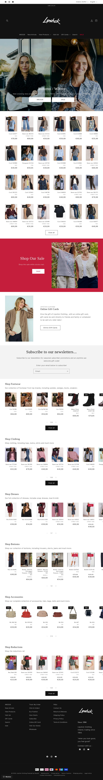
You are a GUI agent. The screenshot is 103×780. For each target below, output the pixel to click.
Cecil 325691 (61, 134)
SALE (63, 100)
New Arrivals (9, 708)
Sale (6, 726)
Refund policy (45, 773)
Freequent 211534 (27, 163)
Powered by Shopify (33, 773)
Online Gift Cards (50, 328)
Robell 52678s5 (74, 569)
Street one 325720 (44, 163)
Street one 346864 (42, 464)
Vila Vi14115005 (11, 519)
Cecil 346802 (94, 134)
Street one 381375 (92, 192)
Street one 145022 (92, 163)
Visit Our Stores (34, 726)
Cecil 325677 (13, 134)
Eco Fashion (33, 711)
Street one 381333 (27, 134)
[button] (7, 20)
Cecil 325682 (78, 163)
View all (51, 233)
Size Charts (33, 715)
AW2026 (40, 100)
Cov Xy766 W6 (43, 409)
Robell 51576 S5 (89, 569)
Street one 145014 (57, 519)
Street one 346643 (42, 672)
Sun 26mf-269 (12, 672)
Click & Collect (34, 708)
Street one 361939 (26, 672)
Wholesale (32, 729)
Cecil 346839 (61, 192)
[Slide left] (47, 422)
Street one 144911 (88, 519)
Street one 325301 (57, 672)
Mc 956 (45, 622)
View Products (10, 711)
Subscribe (32, 719)
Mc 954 (61, 622)
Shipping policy (78, 773)
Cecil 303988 (61, 163)
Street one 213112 (44, 134)
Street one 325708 (73, 464)
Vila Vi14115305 (42, 519)
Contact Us (57, 708)
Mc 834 (92, 622)
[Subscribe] (67, 371)
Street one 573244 (11, 464)
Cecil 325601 (29, 192)
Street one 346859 (11, 221)
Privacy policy (55, 773)
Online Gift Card (35, 722)
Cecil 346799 (45, 192)
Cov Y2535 (28, 409)
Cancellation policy (59, 775)
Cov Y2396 (13, 409)
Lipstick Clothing (22, 773)
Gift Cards (8, 719)
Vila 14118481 (12, 569)
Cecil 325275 (75, 672)
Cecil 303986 (13, 163)
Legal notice (88, 773)
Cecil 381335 (13, 192)
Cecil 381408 (78, 221)
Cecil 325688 (78, 134)
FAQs (55, 704)
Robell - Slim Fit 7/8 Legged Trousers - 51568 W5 (27, 572)
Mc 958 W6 (28, 622)
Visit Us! (8, 715)
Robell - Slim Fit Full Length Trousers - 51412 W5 (58, 572)
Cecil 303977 (94, 221)
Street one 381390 (26, 464)
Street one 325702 (76, 192)
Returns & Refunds (60, 711)
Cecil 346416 (61, 221)
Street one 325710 (57, 464)
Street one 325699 (44, 221)
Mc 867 (76, 622)
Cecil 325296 (90, 672)
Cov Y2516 (59, 409)
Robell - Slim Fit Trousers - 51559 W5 (43, 571)
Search (7, 722)
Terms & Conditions (60, 722)
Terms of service (66, 773)
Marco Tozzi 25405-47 (75, 410)
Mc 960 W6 (13, 622)
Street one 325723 (27, 221)
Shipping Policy (59, 715)
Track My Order (34, 704)
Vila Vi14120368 (27, 519)
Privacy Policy (59, 719)
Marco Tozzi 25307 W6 (90, 410)
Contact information (46, 775)
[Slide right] (56, 422)
